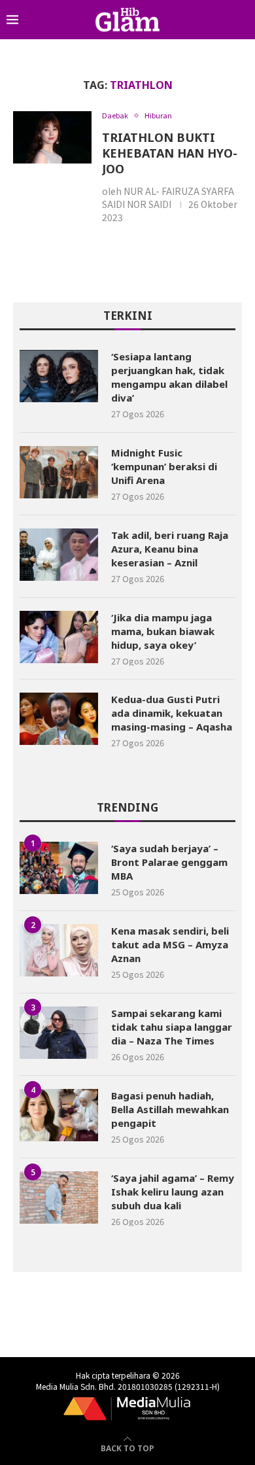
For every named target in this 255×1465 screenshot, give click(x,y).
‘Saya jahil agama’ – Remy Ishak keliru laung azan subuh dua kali (172, 1191)
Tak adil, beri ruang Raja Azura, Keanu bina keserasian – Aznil (169, 548)
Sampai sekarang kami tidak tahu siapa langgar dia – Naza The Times (171, 1027)
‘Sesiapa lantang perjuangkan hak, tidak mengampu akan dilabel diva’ (169, 377)
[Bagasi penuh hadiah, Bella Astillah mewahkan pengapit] (59, 1115)
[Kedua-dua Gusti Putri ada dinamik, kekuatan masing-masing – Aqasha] (59, 719)
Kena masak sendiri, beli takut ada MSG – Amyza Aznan (170, 944)
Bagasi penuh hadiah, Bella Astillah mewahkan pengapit (170, 1109)
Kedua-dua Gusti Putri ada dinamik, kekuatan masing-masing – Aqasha (171, 713)
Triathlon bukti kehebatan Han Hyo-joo (169, 153)
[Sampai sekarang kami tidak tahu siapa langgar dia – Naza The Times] (59, 1033)
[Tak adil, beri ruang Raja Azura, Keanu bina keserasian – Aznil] (59, 554)
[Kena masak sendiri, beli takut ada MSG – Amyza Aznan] (59, 950)
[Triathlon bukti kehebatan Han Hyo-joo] (52, 137)
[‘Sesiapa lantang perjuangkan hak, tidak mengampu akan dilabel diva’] (59, 376)
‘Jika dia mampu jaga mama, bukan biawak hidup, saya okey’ (162, 631)
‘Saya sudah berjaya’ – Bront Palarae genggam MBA (169, 862)
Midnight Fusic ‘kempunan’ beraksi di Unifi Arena (164, 466)
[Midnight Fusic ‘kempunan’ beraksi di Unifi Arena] (59, 472)
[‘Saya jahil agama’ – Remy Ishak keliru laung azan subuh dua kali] (59, 1197)
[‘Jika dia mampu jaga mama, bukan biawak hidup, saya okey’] (59, 637)
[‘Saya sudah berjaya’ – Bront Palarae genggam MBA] (59, 868)
